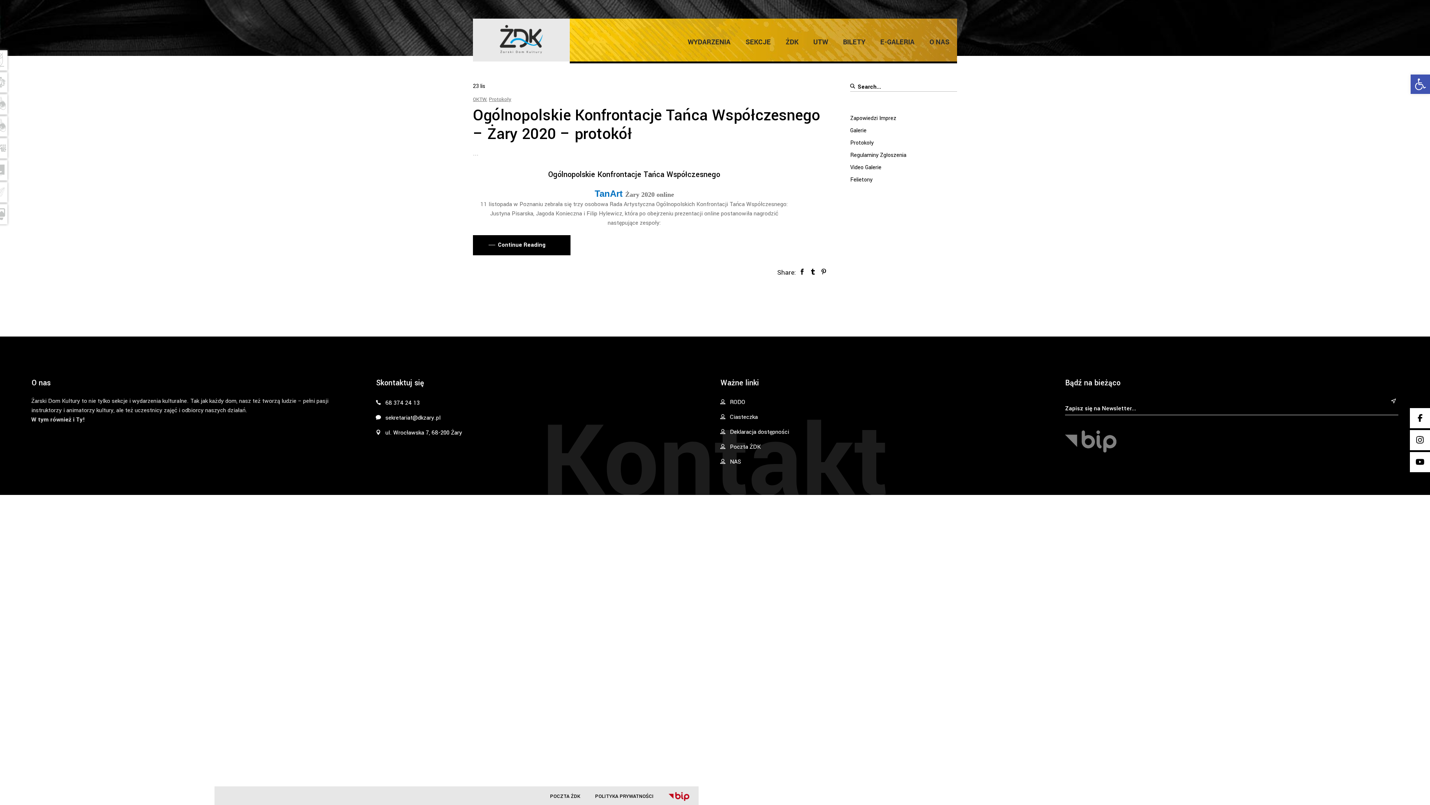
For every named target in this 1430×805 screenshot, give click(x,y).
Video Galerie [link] (865, 167)
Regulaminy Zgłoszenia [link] (878, 155)
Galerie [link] (858, 131)
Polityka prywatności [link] (624, 796)
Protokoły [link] (500, 99)
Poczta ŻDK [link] (565, 796)
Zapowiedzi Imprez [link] (873, 118)
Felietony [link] (861, 180)
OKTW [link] (479, 99)
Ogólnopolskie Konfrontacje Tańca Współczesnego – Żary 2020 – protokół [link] (646, 125)
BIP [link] (678, 796)
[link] (1420, 84)
